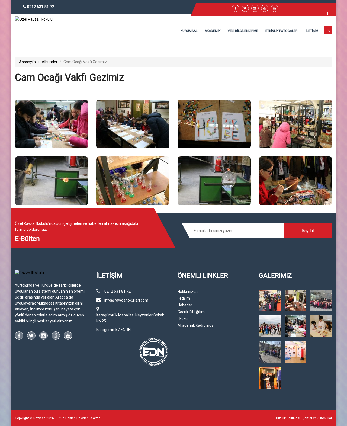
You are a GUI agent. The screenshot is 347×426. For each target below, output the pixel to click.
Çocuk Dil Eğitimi (191, 312)
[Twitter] (245, 8)
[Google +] (56, 335)
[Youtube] (264, 8)
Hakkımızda (188, 291)
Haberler (185, 305)
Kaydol (308, 231)
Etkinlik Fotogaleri (281, 31)
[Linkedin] (274, 8)
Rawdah (82, 418)
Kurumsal (189, 31)
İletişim (312, 31)
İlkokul (183, 318)
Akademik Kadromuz (196, 325)
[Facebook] (19, 335)
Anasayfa (27, 62)
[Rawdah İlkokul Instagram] (255, 8)
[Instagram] (43, 335)
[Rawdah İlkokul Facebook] (235, 8)
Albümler (49, 62)
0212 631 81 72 (40, 6)
